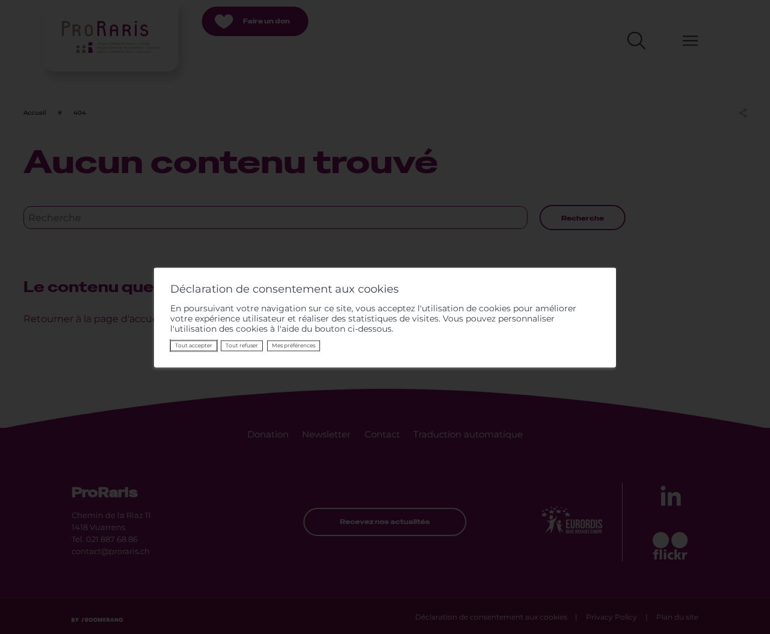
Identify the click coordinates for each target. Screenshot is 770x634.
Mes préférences (293, 346)
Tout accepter (193, 346)
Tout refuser (242, 346)
